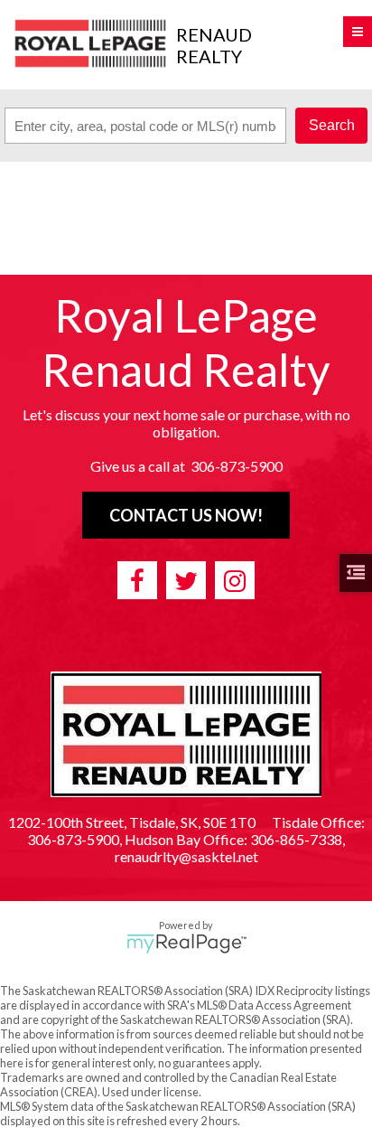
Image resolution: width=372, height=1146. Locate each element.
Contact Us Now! (186, 515)
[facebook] (137, 580)
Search (332, 125)
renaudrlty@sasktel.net (186, 856)
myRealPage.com (186, 943)
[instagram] (235, 580)
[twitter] (186, 580)
